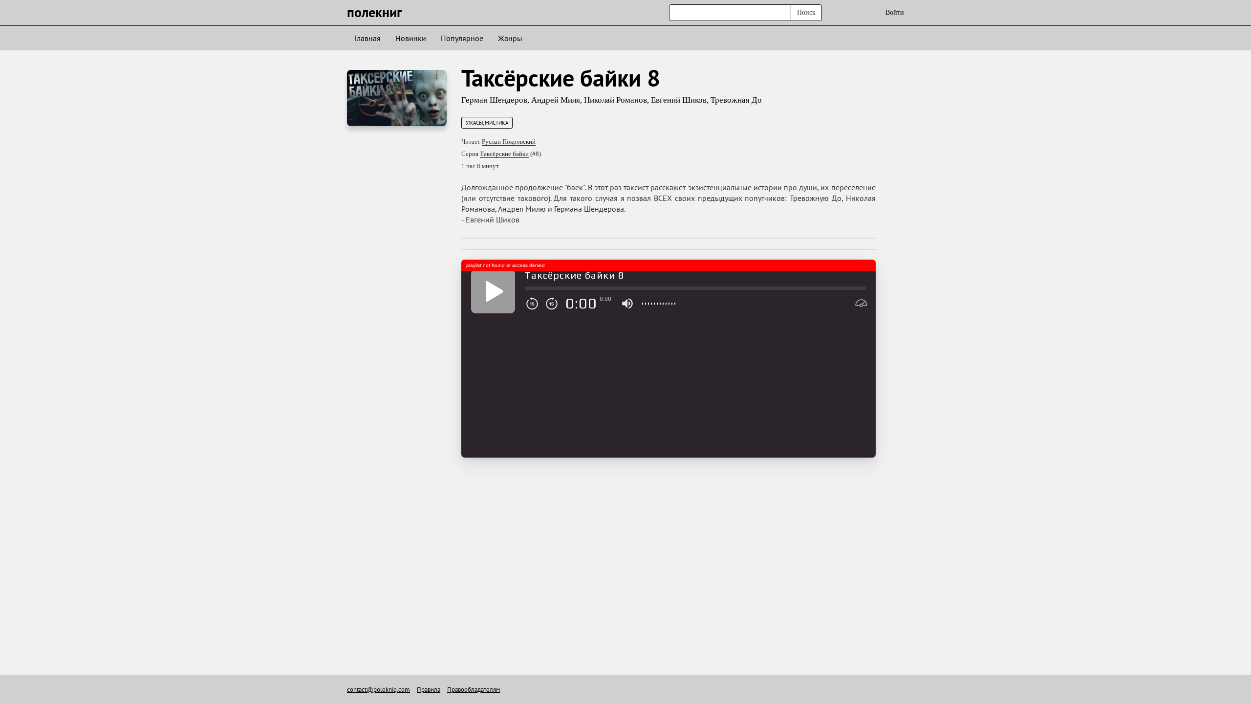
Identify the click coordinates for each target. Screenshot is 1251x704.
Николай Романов (615, 100)
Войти (894, 12)
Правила (428, 689)
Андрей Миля (555, 100)
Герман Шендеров (494, 100)
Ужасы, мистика (487, 122)
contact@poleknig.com (378, 689)
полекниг (374, 12)
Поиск (806, 12)
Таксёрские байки (504, 153)
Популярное (462, 38)
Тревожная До (736, 100)
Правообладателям (473, 689)
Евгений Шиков (679, 100)
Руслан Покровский (509, 141)
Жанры (510, 38)
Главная (367, 38)
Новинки (410, 38)
